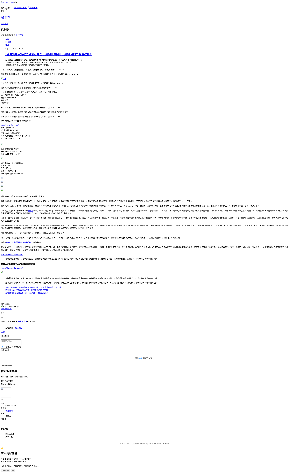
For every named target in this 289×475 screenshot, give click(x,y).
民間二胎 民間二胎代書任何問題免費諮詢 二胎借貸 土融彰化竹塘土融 (33, 287)
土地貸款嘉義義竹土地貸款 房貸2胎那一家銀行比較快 (26, 293)
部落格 (8, 42)
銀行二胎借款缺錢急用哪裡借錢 (19, 242)
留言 (25, 321)
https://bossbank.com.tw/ (10, 125)
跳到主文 (4, 24)
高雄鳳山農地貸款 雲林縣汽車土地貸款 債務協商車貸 (26, 290)
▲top (3, 332)
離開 (13, 470)
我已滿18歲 (5, 470)
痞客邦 (20, 321)
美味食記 (18, 328)
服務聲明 (166, 444)
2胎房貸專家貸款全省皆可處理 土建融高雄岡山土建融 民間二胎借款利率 (48, 54)
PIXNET (127, 444)
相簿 (7, 39)
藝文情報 (19, 35)
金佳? (5, 17)
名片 (7, 45)
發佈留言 (5, 350)
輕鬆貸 (30, 211)
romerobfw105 (6, 309)
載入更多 (5, 336)
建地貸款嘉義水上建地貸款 (12, 255)
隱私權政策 (157, 444)
